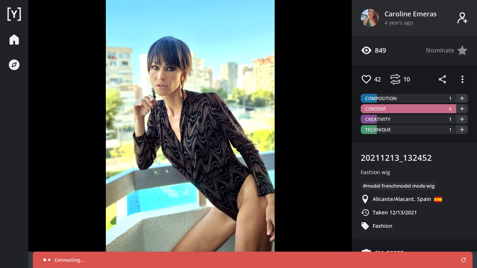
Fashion (382, 225)
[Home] (14, 14)
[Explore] (14, 65)
